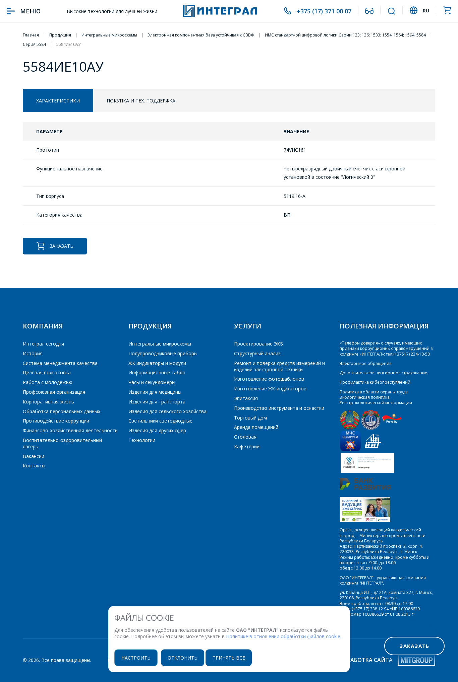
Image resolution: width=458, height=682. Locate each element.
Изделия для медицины (154, 392)
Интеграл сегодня (43, 343)
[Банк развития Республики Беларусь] (365, 488)
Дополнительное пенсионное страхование (383, 373)
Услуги (247, 325)
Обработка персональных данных (61, 411)
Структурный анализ (257, 353)
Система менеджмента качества (60, 363)
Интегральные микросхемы (159, 343)
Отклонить (182, 657)
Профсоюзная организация (54, 392)
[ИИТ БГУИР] (373, 450)
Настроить (136, 657)
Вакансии (33, 456)
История (33, 353)
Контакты (34, 465)
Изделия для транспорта (156, 401)
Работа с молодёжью (47, 382)
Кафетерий (247, 446)
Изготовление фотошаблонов (269, 379)
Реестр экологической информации (376, 402)
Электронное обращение (366, 363)
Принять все (228, 657)
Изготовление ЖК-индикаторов (270, 388)
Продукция (150, 325)
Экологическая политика (365, 397)
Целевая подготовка (47, 372)
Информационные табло (156, 372)
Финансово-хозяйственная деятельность (70, 430)
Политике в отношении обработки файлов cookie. (283, 636)
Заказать (61, 246)
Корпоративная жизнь (48, 401)
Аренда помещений (256, 427)
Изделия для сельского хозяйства (167, 411)
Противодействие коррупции (56, 421)
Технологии (141, 440)
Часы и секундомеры (151, 382)
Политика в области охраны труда (374, 392)
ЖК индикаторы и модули (157, 363)
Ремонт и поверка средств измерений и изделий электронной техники (279, 366)
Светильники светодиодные (160, 421)
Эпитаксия (246, 398)
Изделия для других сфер (157, 430)
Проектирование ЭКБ (258, 343)
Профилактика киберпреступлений (375, 382)
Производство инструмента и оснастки (279, 408)
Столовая (245, 437)
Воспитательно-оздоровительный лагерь (62, 443)
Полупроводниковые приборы (162, 353)
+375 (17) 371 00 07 (324, 11)
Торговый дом (250, 417)
